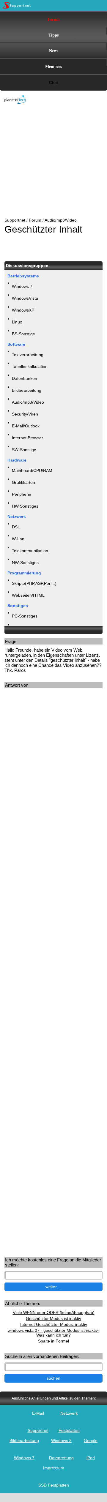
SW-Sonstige (24, 449)
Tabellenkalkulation (30, 366)
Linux (17, 322)
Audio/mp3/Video (61, 220)
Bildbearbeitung (26, 390)
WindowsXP (23, 310)
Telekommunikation (30, 550)
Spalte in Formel (53, 1341)
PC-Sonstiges (24, 616)
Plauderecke (23, 628)
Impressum (53, 1467)
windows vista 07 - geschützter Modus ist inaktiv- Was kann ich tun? (53, 1332)
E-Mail (38, 1413)
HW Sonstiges (25, 506)
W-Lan (18, 538)
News (53, 51)
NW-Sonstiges (25, 562)
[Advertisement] (49, 161)
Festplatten (69, 1430)
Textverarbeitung (27, 354)
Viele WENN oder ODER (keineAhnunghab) (54, 1312)
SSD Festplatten (53, 1485)
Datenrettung (61, 1457)
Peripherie (21, 494)
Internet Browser (27, 437)
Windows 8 (61, 1440)
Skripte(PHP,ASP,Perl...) (34, 583)
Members (53, 66)
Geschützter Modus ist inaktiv (53, 1318)
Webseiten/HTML (28, 595)
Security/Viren (25, 414)
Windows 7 (22, 286)
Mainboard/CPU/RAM (32, 470)
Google (90, 1440)
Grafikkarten (23, 482)
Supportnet (14, 220)
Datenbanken (24, 378)
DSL (16, 527)
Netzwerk (69, 1413)
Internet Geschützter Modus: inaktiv (53, 1324)
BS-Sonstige (23, 333)
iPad (90, 1457)
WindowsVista (25, 298)
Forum (54, 19)
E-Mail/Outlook (26, 426)
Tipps (53, 35)
